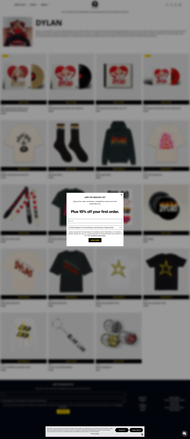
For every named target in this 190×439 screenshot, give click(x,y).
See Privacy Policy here (98, 235)
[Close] (121, 195)
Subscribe (95, 240)
